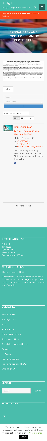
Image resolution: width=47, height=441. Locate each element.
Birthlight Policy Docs (11, 334)
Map (31, 118)
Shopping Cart (8, 369)
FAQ (4, 324)
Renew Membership (10, 359)
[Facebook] (15, 163)
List (17, 118)
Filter (6, 113)
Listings (8, 89)
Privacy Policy (8, 329)
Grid (24, 118)
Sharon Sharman (23, 127)
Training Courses (9, 319)
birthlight (5, 13)
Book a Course (8, 315)
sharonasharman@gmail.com (30, 146)
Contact (5, 349)
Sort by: (18, 113)
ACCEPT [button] (24, 437)
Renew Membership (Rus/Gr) (14, 364)
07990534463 (23, 141)
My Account (7, 354)
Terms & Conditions (10, 339)
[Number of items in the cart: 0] (4, 416)
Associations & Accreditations (15, 344)
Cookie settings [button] (35, 433)
